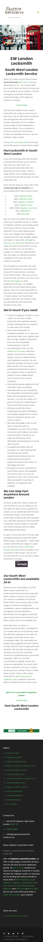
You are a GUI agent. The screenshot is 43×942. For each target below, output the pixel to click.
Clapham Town (25, 205)
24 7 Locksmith (11, 804)
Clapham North (25, 196)
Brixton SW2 (33, 888)
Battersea (7, 888)
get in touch (23, 82)
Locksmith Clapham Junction (16, 770)
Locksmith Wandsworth (14, 796)
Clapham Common (28, 208)
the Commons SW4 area (14, 885)
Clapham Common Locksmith (17, 787)
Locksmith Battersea (13, 800)
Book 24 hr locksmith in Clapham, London (21, 766)
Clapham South (26, 199)
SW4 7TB (14, 824)
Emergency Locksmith (14, 757)
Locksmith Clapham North (15, 774)
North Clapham (22, 879)
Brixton (28, 211)
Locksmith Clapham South (15, 783)
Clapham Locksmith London (16, 762)
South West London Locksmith (17, 916)
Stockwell (25, 214)
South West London (12, 895)
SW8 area (20, 888)
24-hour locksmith (19, 142)
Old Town (33, 882)
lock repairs (15, 281)
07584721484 (21, 105)
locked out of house (16, 351)
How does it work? (12, 753)
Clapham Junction (25, 202)
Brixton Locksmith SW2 (14, 791)
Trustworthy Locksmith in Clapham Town (20, 779)
